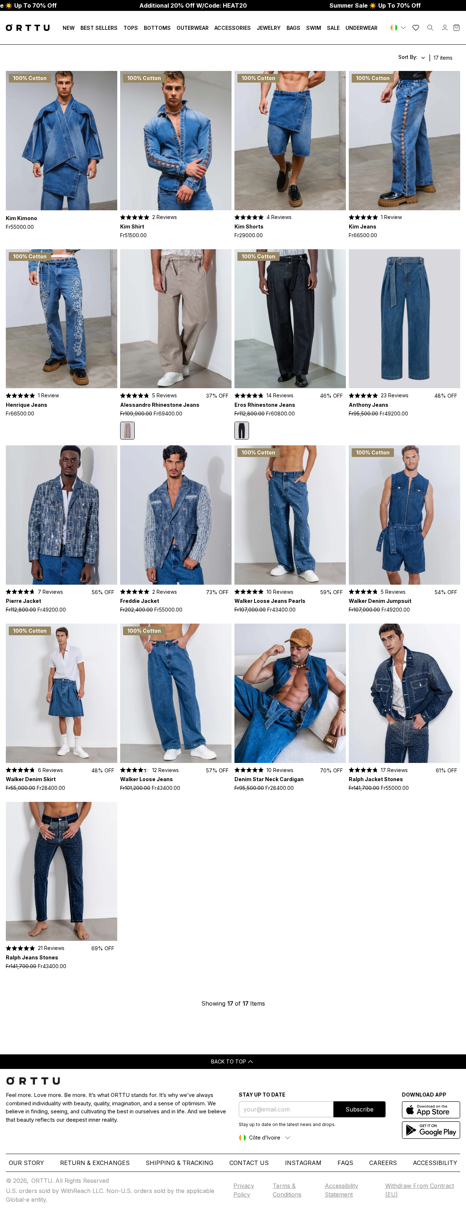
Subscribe (359, 1109)
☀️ (375, 5)
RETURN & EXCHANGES (95, 1162)
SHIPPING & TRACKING (179, 1162)
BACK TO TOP (228, 1061)
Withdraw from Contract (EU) (419, 1190)
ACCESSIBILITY (435, 1162)
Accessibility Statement (341, 1190)
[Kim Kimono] (61, 140)
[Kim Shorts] (290, 140)
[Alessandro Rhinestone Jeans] (176, 319)
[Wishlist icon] (415, 27)
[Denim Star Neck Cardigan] (290, 693)
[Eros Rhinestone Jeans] (290, 319)
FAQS (345, 1162)
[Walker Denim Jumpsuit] (404, 515)
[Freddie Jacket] (176, 515)
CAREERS (383, 1162)
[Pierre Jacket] (61, 515)
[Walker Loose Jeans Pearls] (290, 515)
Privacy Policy (243, 1190)
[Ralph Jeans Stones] (61, 871)
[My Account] (444, 28)
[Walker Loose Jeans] (176, 693)
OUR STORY (26, 1162)
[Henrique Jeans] (61, 319)
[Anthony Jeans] (404, 319)
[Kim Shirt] (176, 140)
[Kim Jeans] (404, 140)
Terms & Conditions (287, 1190)
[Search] (430, 27)
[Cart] (456, 27)
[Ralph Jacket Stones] (404, 693)
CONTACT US (249, 1162)
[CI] (399, 27)
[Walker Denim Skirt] (61, 693)
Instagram (303, 1162)
